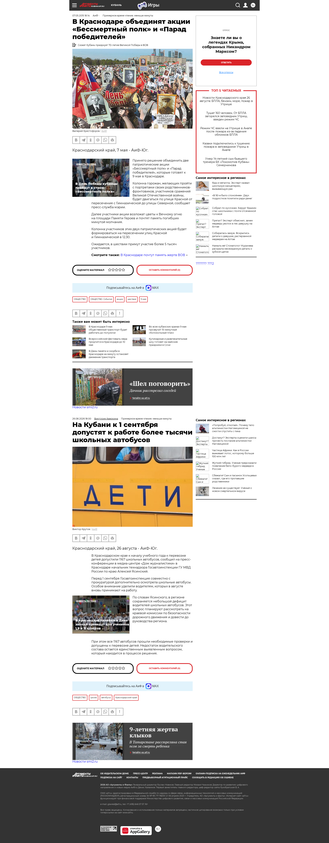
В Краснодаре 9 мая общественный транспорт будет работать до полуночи (108, 329)
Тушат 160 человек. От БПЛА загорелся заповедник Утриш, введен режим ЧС (226, 116)
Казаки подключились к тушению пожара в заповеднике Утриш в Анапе (226, 147)
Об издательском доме (114, 773)
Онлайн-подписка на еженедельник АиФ (220, 773)
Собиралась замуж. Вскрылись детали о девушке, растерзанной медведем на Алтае (231, 236)
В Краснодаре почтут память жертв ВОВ (153, 255)
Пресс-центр (140, 773)
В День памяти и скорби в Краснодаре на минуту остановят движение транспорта (109, 354)
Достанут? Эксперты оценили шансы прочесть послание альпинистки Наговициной (234, 440)
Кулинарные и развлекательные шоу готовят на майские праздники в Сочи (168, 341)
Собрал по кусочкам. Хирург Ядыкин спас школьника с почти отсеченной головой (234, 211)
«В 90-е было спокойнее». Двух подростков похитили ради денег (232, 197)
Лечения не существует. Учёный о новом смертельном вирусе (232, 489)
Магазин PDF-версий (179, 773)
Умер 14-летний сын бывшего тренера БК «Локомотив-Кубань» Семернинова (226, 162)
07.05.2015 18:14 (81, 15)
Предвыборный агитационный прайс (165, 777)
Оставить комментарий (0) (164, 270)
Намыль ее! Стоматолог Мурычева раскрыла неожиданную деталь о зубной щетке (232, 248)
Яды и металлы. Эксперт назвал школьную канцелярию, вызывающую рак (231, 185)
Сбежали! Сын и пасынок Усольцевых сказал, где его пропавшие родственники (234, 478)
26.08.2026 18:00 (81, 418)
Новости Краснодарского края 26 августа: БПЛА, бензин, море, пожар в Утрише (226, 101)
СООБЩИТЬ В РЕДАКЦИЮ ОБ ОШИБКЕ (213, 777)
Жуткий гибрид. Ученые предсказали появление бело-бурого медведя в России (234, 465)
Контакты (132, 777)
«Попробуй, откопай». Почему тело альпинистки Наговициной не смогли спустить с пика (233, 428)
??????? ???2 (205, 263)
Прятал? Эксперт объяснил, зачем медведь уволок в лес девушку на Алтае (232, 223)
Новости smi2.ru (85, 407)
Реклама (157, 773)
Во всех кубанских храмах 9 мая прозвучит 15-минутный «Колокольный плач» (167, 329)
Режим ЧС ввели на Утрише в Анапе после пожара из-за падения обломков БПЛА (226, 131)
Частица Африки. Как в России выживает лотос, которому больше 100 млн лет (233, 453)
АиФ (104, 131)
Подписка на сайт (111, 777)
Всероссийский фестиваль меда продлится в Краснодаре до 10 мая (108, 341)
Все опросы (226, 72)
